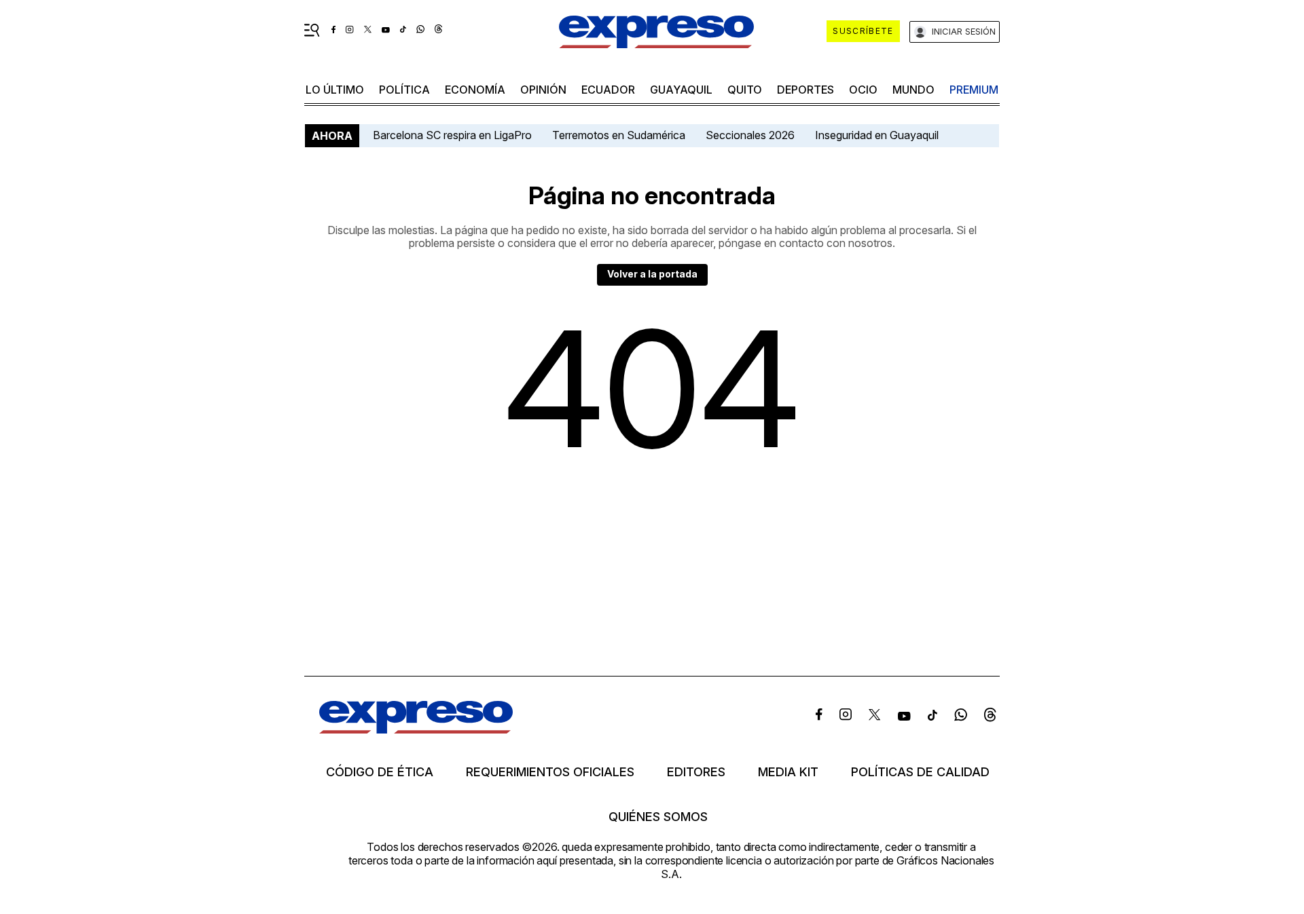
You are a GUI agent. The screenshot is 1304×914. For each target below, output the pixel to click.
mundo (913, 89)
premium (973, 89)
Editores (696, 772)
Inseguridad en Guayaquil (877, 135)
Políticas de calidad (920, 772)
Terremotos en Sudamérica (618, 135)
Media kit (788, 772)
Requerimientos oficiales (550, 772)
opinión (543, 89)
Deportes (805, 89)
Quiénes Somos (658, 817)
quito (744, 89)
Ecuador (608, 89)
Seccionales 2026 (750, 135)
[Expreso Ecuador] (416, 729)
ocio (863, 89)
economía (475, 89)
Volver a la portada (652, 274)
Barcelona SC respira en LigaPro (452, 135)
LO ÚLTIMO (335, 89)
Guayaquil (681, 89)
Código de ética (379, 772)
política (404, 89)
